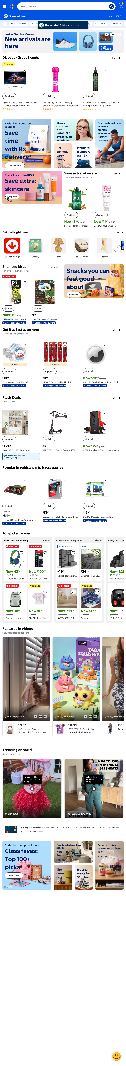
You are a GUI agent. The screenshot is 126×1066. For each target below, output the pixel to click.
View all (116, 173)
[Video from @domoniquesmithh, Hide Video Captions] (45, 716)
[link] (21, 456)
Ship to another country (70, 25)
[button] (107, 34)
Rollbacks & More (18, 23)
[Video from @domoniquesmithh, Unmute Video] (40, 716)
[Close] (85, 25)
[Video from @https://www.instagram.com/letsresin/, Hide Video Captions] (95, 716)
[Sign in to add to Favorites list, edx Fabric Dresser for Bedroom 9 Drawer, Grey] (73, 552)
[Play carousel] (113, 34)
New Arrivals (100, 23)
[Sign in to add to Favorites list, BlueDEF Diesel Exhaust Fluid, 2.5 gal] (105, 479)
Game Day (116, 23)
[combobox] (66, 6)
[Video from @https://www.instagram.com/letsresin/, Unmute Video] (90, 716)
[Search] (111, 6)
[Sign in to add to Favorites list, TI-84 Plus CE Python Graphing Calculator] (45, 552)
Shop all (116, 58)
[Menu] (4, 6)
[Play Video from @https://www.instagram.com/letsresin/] (76, 679)
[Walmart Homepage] (12, 6)
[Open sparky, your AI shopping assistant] (116, 1056)
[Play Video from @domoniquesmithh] (26, 679)
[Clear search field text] (107, 6)
